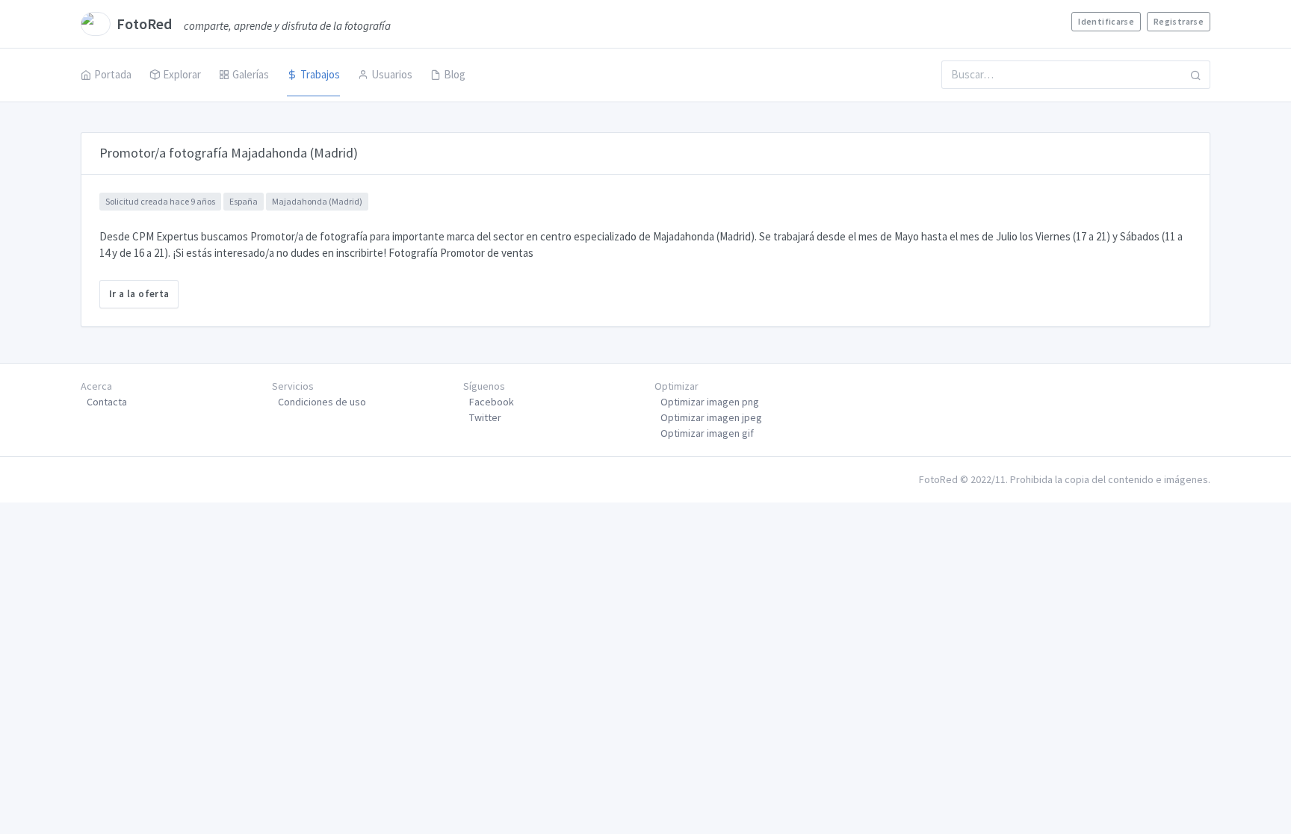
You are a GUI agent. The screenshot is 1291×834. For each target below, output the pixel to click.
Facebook (491, 401)
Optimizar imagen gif (707, 433)
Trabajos (320, 74)
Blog (454, 74)
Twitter (485, 417)
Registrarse (1179, 21)
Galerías (250, 74)
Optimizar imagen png (709, 401)
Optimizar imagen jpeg (711, 417)
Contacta (107, 401)
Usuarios (391, 74)
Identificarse (1106, 21)
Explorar (182, 74)
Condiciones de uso (322, 401)
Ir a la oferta (139, 293)
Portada (112, 74)
